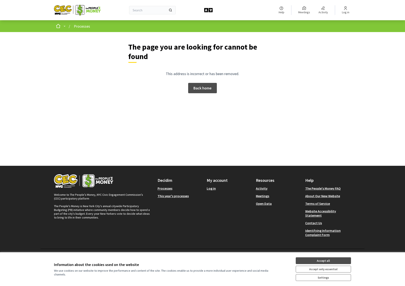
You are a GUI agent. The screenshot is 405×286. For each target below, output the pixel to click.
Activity (261, 188)
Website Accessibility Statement (320, 213)
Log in (211, 188)
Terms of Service (317, 203)
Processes (82, 26)
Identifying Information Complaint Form (323, 232)
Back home (202, 88)
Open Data (264, 203)
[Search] (170, 10)
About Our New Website (322, 196)
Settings (323, 277)
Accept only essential (323, 269)
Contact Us (313, 223)
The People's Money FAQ (323, 188)
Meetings (262, 196)
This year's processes (173, 196)
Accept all (323, 261)
